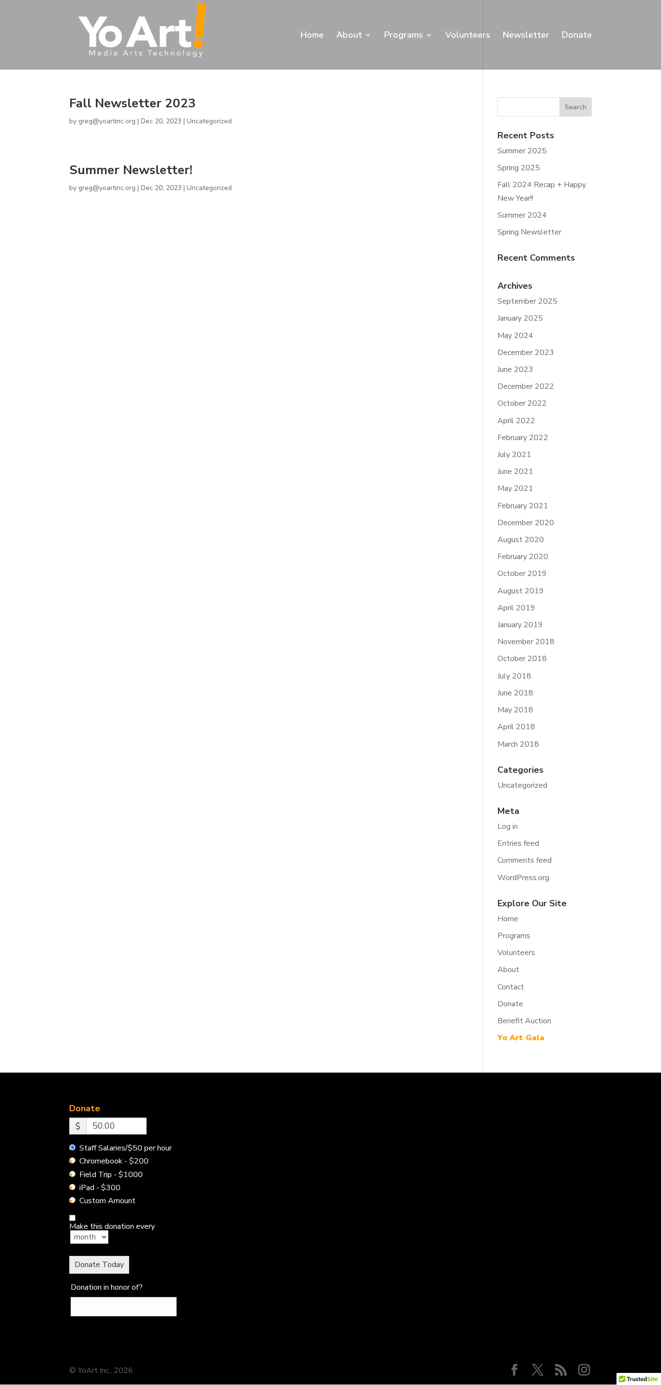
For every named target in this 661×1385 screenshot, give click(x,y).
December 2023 (525, 352)
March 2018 (518, 744)
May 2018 (515, 710)
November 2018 (526, 641)
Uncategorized (209, 121)
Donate (577, 36)
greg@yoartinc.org (106, 121)
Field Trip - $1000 (111, 1174)
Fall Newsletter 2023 (132, 103)
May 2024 (515, 335)
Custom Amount (107, 1200)
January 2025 (520, 318)
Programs (403, 36)
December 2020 (525, 522)
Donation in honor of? (107, 1287)
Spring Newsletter (529, 232)
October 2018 (522, 658)
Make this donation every (112, 1227)
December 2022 (525, 386)
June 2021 (515, 471)
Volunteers (467, 36)
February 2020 (522, 556)
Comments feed (524, 860)
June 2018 (515, 693)
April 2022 (516, 420)
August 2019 (520, 591)
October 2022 (522, 403)
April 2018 (516, 727)
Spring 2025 (518, 167)
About (349, 36)
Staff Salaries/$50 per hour (125, 1148)
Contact (510, 987)
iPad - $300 (99, 1187)
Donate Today (99, 1264)
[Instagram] (584, 1371)
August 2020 (520, 539)
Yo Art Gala (520, 1037)
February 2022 (522, 437)
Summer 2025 (522, 151)
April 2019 (516, 608)
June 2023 (515, 369)
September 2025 (527, 301)
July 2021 (514, 454)
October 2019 (522, 573)
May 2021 (515, 488)
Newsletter (526, 36)
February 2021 (522, 506)
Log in (507, 826)
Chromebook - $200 (114, 1161)
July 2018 (514, 676)
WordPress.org (523, 877)
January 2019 (520, 624)
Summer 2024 (522, 215)
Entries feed (518, 843)
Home (312, 36)
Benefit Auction (524, 1021)
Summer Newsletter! (131, 170)
